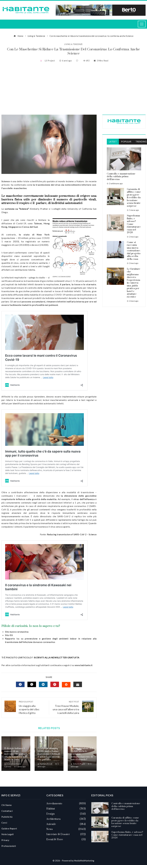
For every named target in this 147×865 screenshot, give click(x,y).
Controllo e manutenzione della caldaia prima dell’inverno (121, 176)
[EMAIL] (77, 684)
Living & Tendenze (73, 44)
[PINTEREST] (54, 684)
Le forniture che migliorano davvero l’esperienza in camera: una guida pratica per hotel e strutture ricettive (133, 282)
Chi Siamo (6, 805)
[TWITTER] (31, 684)
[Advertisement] (73, 89)
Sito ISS (9, 635)
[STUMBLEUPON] (66, 684)
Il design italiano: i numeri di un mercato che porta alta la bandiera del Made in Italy (15, 754)
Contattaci (7, 810)
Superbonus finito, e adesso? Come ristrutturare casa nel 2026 (127, 835)
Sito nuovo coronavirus (17, 631)
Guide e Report (9, 828)
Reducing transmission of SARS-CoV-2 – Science (72, 534)
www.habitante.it (83, 665)
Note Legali (7, 834)
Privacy (5, 840)
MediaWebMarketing (84, 860)
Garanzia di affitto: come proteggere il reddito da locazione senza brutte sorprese (134, 197)
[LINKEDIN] (43, 684)
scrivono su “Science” (17, 208)
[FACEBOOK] (20, 684)
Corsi (4, 822)
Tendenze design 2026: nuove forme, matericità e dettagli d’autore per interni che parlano (48, 754)
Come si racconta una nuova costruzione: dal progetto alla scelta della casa (134, 250)
